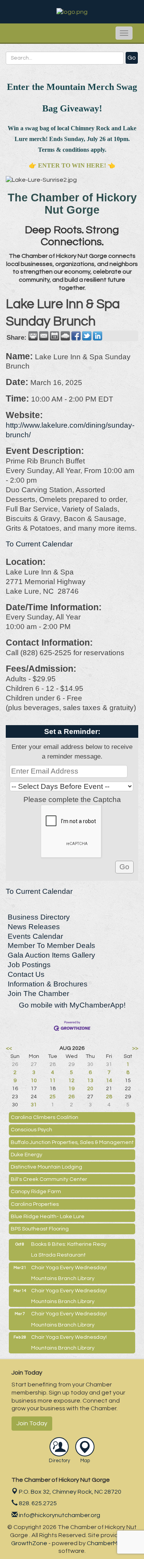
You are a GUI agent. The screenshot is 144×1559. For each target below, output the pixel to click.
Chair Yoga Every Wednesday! (69, 1267)
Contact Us (26, 974)
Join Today (32, 1423)
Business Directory (39, 917)
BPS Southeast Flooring (40, 1229)
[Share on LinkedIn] (97, 335)
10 (34, 1080)
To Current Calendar (39, 544)
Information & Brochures (48, 984)
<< (9, 1048)
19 (71, 1088)
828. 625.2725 (37, 1503)
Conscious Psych (31, 1129)
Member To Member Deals (51, 945)
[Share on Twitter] (86, 335)
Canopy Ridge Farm (36, 1191)
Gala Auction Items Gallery (51, 955)
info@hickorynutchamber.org (59, 1515)
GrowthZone (29, 1543)
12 (71, 1080)
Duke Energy (26, 1154)
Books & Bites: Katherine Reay (68, 1244)
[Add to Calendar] (54, 335)
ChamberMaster (110, 1543)
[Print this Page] (33, 335)
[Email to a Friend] (43, 335)
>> (135, 1048)
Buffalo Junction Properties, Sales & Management (72, 1142)
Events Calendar (35, 936)
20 (90, 1088)
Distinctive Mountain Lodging (46, 1167)
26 (71, 1096)
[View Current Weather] (65, 335)
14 (109, 1080)
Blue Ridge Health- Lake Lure (47, 1216)
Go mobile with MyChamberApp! (72, 1005)
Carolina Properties (35, 1204)
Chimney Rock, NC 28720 (70, 1492)
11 (53, 1080)
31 (34, 1104)
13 (90, 1080)
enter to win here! (72, 165)
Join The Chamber (38, 994)
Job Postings (29, 965)
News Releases (34, 927)
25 (53, 1096)
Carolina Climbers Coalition (44, 1117)
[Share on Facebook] (76, 335)
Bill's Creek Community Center (49, 1179)
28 (109, 1096)
